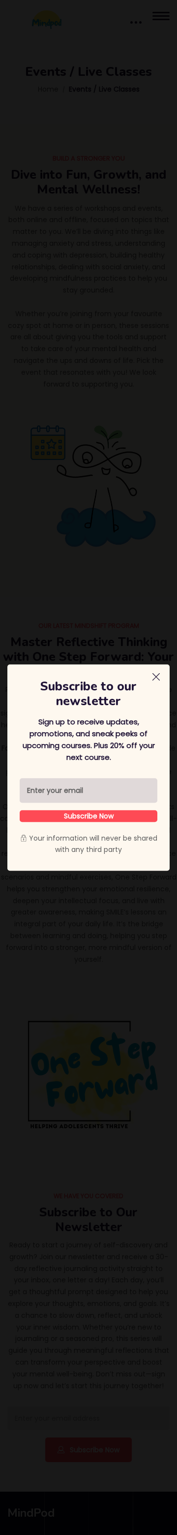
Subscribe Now (89, 816)
